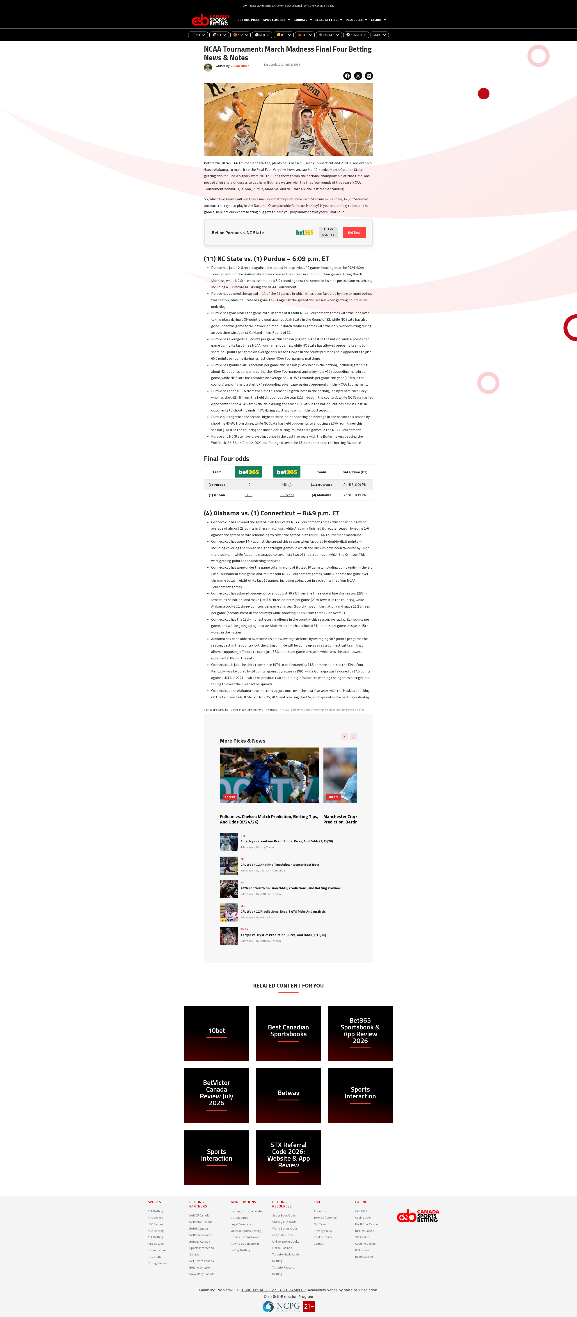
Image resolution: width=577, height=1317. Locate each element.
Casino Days (363, 1218)
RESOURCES (354, 20)
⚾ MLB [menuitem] (260, 35)
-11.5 (248, 495)
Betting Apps (239, 1218)
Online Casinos (282, 1248)
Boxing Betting (157, 1263)
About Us (320, 1211)
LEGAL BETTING (326, 20)
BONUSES (300, 20)
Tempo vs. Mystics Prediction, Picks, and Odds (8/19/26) (283, 935)
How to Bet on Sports (245, 1244)
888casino (362, 1250)
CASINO (376, 20)
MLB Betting (156, 1244)
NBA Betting (156, 1231)
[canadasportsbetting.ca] (211, 20)
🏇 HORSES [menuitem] (326, 35)
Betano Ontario (199, 1267)
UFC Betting (156, 1224)
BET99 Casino (364, 1257)
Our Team (320, 1224)
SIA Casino (362, 1237)
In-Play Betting (240, 1250)
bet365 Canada (199, 1215)
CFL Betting (155, 1237)
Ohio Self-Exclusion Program (288, 1296)
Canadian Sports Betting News (247, 709)
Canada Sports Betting (216, 709)
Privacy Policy (323, 1231)
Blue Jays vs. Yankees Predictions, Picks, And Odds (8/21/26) (286, 841)
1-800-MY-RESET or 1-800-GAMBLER (273, 1290)
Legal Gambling (241, 1224)
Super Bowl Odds (284, 1215)
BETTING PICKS (249, 20)
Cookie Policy (323, 1237)
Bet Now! (354, 232)
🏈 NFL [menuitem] (217, 35)
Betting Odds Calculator (247, 1211)
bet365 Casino (364, 1231)
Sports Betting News (245, 1237)
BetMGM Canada (200, 1235)
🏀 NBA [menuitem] (238, 35)
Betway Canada (199, 1241)
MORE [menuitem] (377, 35)
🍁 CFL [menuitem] (302, 35)
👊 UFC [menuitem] (281, 35)
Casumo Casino (365, 1244)
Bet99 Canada (198, 1228)
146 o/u (287, 484)
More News (271, 709)
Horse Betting (157, 1250)
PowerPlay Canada (201, 1274)
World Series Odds (285, 1228)
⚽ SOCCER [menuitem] (354, 35)
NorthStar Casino (366, 1224)
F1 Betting (155, 1257)
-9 (248, 484)
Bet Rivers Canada (201, 1261)
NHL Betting (155, 1218)
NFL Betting (155, 1211)
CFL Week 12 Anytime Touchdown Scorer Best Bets (279, 864)
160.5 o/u (287, 495)
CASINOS (361, 1211)
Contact (319, 1244)
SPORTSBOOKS (274, 20)
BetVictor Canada (201, 1222)
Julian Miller (240, 66)
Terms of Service (325, 1218)
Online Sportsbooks (285, 1241)
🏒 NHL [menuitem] (196, 35)
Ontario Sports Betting (246, 1231)
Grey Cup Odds (282, 1235)
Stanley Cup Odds (284, 1222)
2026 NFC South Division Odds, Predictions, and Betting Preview (290, 888)
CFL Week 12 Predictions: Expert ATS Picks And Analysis (283, 911)
